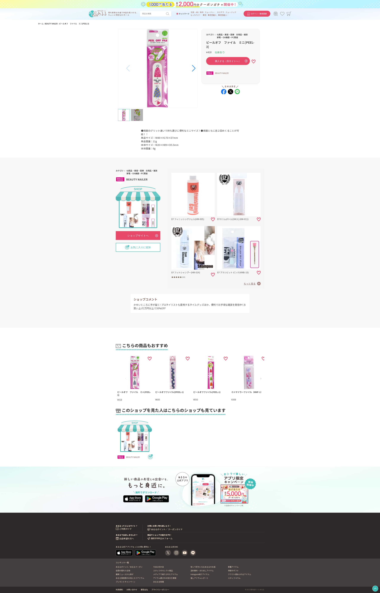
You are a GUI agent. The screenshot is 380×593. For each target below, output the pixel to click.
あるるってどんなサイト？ (126, 526)
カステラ (220, 12)
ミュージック (230, 12)
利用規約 (119, 589)
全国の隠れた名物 (123, 570)
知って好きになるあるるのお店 (203, 567)
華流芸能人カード (223, 15)
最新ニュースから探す (124, 574)
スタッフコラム (234, 578)
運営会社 (144, 589)
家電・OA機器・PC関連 (227, 37)
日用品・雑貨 (242, 34)
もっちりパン (196, 15)
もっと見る (250, 283)
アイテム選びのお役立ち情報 (164, 578)
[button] (128, 68)
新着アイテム (233, 567)
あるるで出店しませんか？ (127, 535)
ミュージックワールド (210, 12)
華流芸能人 (212, 15)
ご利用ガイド (125, 528)
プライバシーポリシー (160, 589)
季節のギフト (233, 570)
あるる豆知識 (158, 581)
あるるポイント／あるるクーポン (129, 567)
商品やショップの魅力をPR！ (159, 535)
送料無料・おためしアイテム (202, 570)
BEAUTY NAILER (222, 73)
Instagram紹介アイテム (200, 574)
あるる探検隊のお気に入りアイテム (130, 578)
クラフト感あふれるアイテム (239, 574)
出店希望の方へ (126, 538)
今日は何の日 (158, 567)
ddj (197, 12)
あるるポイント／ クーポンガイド (167, 529)
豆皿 (192, 12)
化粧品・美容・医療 (225, 34)
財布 (202, 12)
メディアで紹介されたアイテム (165, 574)
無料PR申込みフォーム (161, 538)
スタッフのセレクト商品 (163, 570)
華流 (204, 15)
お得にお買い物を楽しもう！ (159, 526)
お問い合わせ (131, 589)
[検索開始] (168, 13)
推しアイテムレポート (199, 578)
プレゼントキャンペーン (125, 581)
